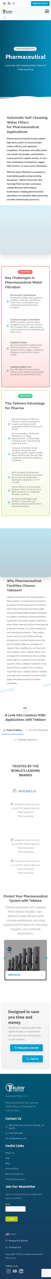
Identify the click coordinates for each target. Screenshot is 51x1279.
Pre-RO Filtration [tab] (38, 730)
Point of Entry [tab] (14, 730)
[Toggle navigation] (47, 11)
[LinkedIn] (9, 3)
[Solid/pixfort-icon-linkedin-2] (21, 1271)
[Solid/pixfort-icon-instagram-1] (8, 1271)
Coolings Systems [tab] (27, 740)
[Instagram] (13, 3)
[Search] (4, 18)
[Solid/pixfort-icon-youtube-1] (15, 1271)
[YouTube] (4, 3)
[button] (4, 958)
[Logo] (15, 1087)
